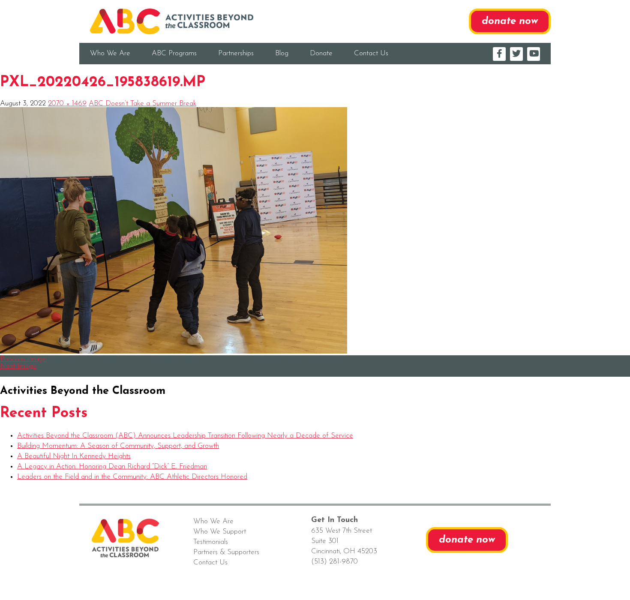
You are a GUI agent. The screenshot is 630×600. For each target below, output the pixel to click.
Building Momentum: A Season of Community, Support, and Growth (118, 446)
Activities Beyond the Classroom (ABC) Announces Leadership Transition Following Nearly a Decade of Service (185, 435)
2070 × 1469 (67, 103)
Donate (321, 53)
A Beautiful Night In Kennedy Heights (74, 456)
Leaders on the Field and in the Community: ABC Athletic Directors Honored (132, 476)
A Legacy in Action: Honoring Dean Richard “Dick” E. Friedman (112, 466)
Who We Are (110, 53)
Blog (281, 53)
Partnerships (236, 53)
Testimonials (210, 542)
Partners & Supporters (226, 552)
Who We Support (219, 531)
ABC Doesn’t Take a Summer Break (142, 103)
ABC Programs (174, 53)
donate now (510, 21)
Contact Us (371, 53)
